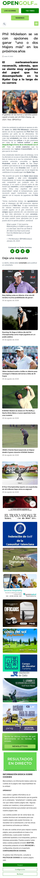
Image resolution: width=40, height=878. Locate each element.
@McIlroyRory (12, 226)
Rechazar (20, 874)
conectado (23, 263)
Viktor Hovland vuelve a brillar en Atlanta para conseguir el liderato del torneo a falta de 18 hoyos (19, 373)
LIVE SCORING (10, 11)
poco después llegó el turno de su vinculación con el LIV (20, 144)
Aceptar (20, 865)
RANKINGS (20, 18)
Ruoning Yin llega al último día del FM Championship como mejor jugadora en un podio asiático (18, 334)
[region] (20, 824)
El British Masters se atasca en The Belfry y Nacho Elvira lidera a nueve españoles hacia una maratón (18, 413)
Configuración (20, 869)
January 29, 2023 (13, 241)
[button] (4, 24)
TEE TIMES (30, 11)
